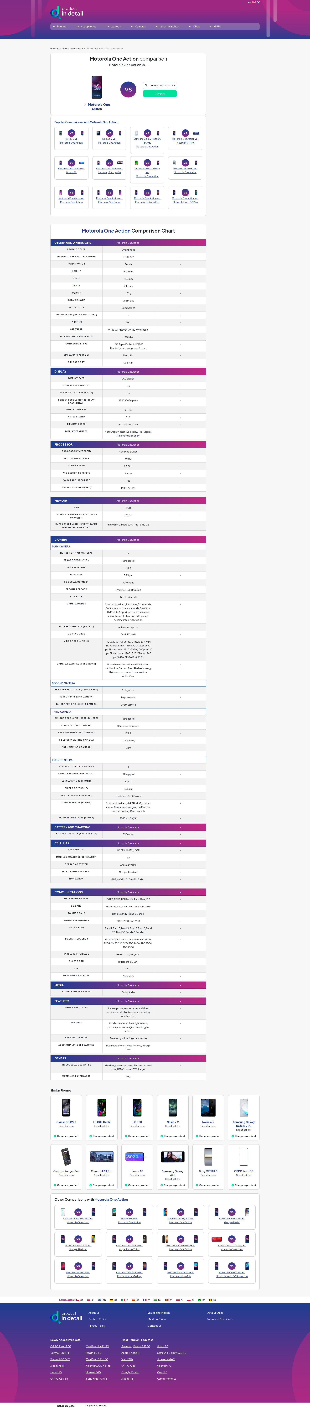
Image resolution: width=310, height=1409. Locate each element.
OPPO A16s (128, 1365)
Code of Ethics (97, 1319)
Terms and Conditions (220, 1319)
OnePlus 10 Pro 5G (97, 1359)
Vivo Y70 (162, 1372)
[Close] (85, 104)
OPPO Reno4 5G (60, 1346)
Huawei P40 (93, 1372)
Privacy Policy (96, 1325)
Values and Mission (159, 1312)
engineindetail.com (96, 1405)
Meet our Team (157, 1319)
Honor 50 (56, 1372)
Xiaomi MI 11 (57, 1365)
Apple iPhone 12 (166, 1378)
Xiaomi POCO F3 (60, 1359)
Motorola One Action (111, 1199)
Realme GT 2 (93, 1352)
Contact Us (154, 1325)
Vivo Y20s (127, 1359)
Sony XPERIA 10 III (96, 1378)
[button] (59, 26)
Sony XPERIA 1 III (60, 1352)
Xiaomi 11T (127, 1378)
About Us (93, 1312)
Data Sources (215, 1312)
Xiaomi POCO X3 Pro (98, 1365)
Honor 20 (162, 1346)
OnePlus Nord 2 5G (97, 1346)
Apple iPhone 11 (130, 1352)
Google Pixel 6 (130, 1372)
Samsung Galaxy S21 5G (135, 1346)
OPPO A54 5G (59, 1378)
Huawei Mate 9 (166, 1359)
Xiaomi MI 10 (164, 1365)
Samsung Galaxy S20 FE (171, 1352)
